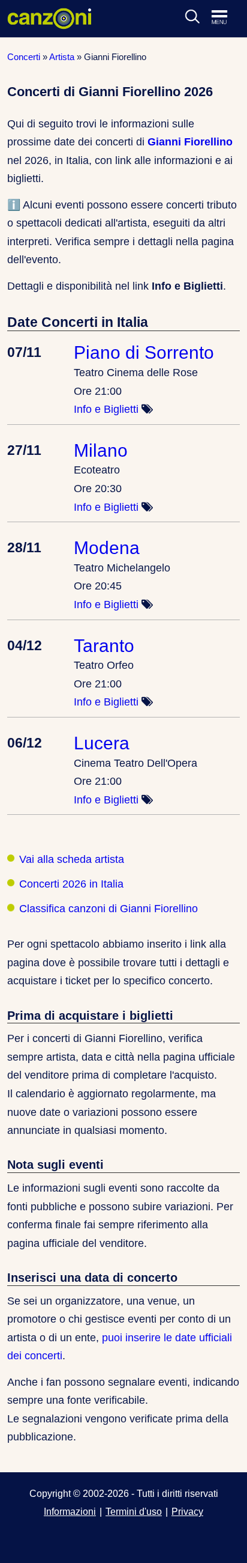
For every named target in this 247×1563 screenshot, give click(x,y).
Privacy (187, 1511)
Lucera (101, 743)
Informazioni (70, 1511)
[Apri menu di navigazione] (225, 18)
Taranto (104, 645)
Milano (101, 450)
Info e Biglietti (106, 409)
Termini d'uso (134, 1511)
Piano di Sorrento (144, 352)
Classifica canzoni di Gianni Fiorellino (108, 909)
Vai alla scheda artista (71, 859)
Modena (107, 547)
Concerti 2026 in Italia (71, 884)
